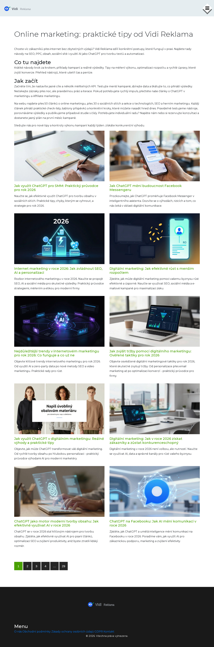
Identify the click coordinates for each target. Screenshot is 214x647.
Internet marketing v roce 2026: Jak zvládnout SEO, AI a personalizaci (58, 271)
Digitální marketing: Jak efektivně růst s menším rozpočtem (152, 271)
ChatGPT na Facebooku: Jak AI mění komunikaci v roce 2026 (153, 523)
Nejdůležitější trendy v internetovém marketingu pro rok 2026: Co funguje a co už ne (56, 353)
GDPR (98, 631)
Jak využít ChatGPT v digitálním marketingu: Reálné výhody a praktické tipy (59, 441)
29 (63, 566)
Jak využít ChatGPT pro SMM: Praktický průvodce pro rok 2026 (56, 188)
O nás (18, 631)
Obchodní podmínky (36, 631)
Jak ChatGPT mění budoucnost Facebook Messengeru (146, 188)
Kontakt (108, 631)
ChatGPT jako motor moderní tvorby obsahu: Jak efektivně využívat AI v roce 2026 (56, 523)
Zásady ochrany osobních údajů (72, 631)
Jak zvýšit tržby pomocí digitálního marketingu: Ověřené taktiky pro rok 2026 (150, 353)
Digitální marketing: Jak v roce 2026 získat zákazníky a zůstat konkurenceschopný (146, 441)
